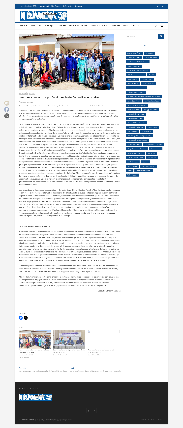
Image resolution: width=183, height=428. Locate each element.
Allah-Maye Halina (151, 57)
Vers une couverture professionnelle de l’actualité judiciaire (87, 106)
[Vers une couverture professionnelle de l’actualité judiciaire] (35, 339)
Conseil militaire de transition (137, 70)
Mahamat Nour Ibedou (135, 127)
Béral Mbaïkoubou (133, 66)
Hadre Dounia (132, 79)
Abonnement (44, 6)
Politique (49, 26)
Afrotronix (149, 53)
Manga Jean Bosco (60, 106)
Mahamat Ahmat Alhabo (135, 114)
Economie (61, 26)
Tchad (129, 171)
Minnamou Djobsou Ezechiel (137, 140)
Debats (84, 26)
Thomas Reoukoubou (143, 171)
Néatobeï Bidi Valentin (135, 153)
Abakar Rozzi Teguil (134, 53)
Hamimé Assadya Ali (28, 106)
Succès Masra (132, 166)
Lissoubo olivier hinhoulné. (44, 106)
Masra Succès (152, 127)
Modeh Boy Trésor (133, 144)
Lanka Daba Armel (133, 101)
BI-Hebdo (143, 419)
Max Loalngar (146, 131)
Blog (125, 26)
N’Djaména (151, 153)
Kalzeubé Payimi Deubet (136, 92)
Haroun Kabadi (147, 79)
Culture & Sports (99, 26)
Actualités (23, 93)
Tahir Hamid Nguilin (148, 166)
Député (151, 75)
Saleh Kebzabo (132, 162)
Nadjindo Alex (156, 149)
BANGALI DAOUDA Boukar (137, 62)
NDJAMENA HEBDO (27, 420)
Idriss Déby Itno (148, 83)
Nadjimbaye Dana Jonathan (136, 149)
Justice (31, 93)
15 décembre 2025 (26, 102)
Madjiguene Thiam (150, 110)
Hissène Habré (132, 83)
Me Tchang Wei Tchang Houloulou (139, 136)
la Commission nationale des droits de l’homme (143, 96)
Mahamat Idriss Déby (134, 118)
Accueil (23, 26)
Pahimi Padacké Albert (135, 157)
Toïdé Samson (132, 175)
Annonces (115, 26)
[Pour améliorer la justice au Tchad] (104, 339)
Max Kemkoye (132, 131)
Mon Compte (56, 6)
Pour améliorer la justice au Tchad (101, 350)
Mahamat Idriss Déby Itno (136, 123)
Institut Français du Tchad (136, 88)
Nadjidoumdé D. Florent (153, 144)
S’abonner (78, 6)
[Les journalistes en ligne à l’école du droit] (69, 339)
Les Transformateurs (152, 101)
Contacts (135, 26)
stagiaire (145, 162)
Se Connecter (67, 6)
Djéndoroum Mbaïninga (135, 75)
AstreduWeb (49, 420)
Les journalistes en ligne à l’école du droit (69, 350)
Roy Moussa (152, 157)
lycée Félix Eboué (133, 110)
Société (72, 26)
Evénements (36, 26)
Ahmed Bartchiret (133, 57)
